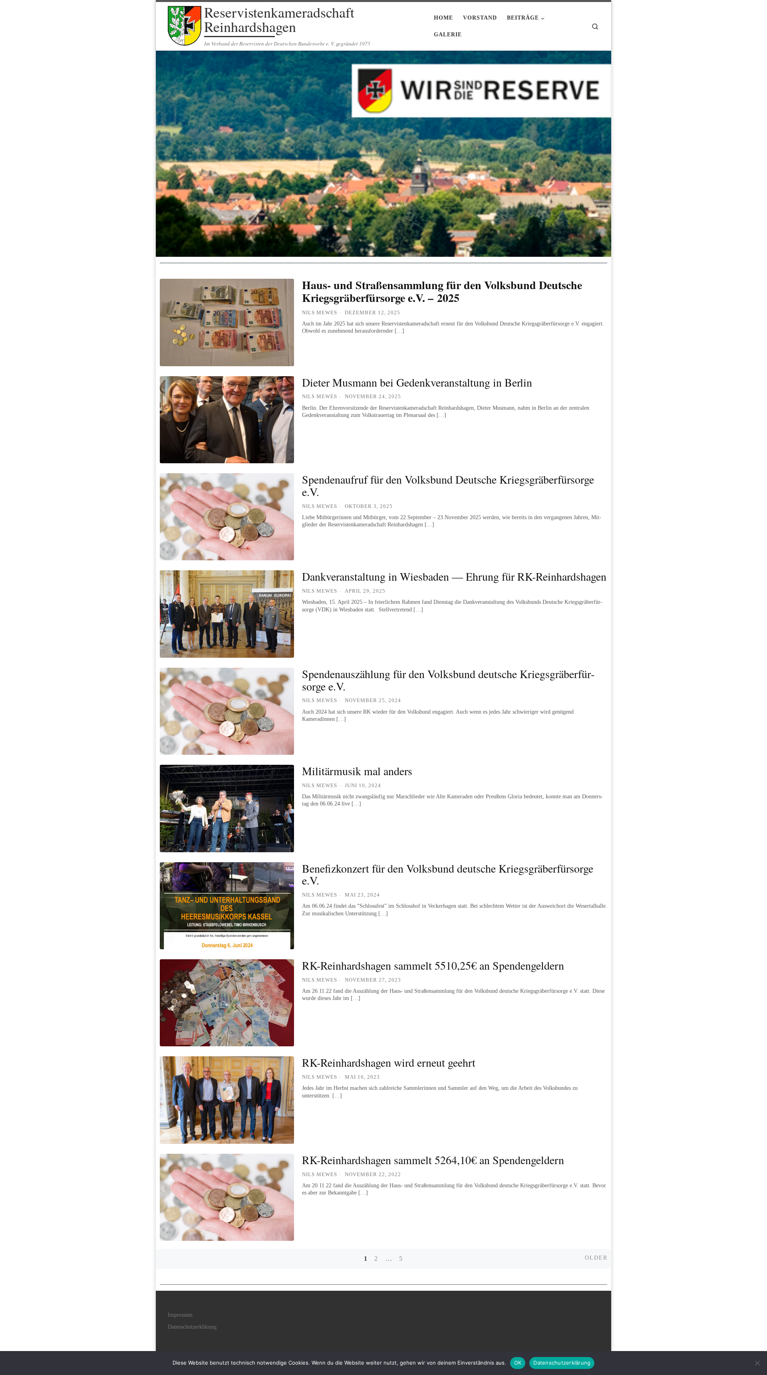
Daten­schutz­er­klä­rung (192, 1327)
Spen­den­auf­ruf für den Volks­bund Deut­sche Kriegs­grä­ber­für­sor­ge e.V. (448, 485)
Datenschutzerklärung (561, 1362)
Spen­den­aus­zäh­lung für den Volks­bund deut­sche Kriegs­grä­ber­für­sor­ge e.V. (448, 680)
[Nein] (757, 1363)
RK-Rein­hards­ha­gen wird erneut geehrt (388, 1062)
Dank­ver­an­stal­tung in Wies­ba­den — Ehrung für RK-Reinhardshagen (454, 576)
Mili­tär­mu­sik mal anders (357, 770)
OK (518, 1362)
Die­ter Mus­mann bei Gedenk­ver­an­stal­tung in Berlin (417, 382)
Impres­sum (180, 1315)
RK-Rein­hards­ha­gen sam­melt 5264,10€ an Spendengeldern (433, 1159)
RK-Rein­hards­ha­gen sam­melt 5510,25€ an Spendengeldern (433, 965)
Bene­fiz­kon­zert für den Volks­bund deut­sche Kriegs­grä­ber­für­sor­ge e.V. (447, 874)
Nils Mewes (319, 312)
